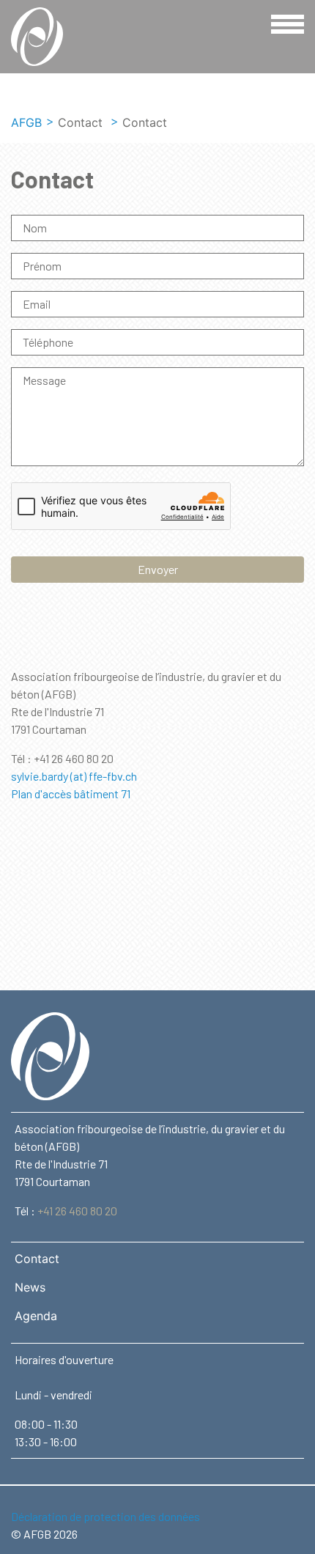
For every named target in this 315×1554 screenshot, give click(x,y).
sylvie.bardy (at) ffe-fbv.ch (74, 776)
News (30, 1287)
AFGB (26, 122)
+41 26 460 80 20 (77, 1211)
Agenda (36, 1315)
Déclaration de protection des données (105, 1516)
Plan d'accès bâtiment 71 (70, 793)
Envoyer (158, 569)
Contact (37, 1258)
